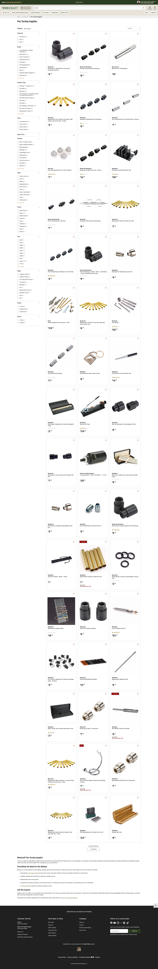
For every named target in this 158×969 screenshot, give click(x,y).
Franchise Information (85, 927)
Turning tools (24, 886)
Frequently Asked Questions (25, 937)
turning (48, 862)
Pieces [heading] (19, 316)
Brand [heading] (19, 47)
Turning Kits (25, 16)
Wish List (50, 925)
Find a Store (82, 930)
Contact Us (20, 931)
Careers (81, 925)
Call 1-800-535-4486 (147, 3)
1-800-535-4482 (22, 924)
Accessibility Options (84, 957)
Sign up (134, 931)
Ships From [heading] (20, 134)
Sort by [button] (130, 28)
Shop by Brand (52, 935)
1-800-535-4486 (22, 928)
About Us (81, 922)
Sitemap (97, 957)
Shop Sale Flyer (52, 930)
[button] (134, 28)
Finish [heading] (19, 207)
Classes (153, 12)
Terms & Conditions (72, 957)
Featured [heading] (20, 33)
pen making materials (34, 873)
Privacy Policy (133, 934)
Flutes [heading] (19, 303)
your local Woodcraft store (69, 898)
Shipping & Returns (22, 934)
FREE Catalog (52, 927)
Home (18, 16)
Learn (146, 12)
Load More (93, 849)
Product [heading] (19, 138)
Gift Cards (51, 922)
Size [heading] (18, 236)
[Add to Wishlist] (74, 34)
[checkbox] (18, 37)
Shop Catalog (52, 933)
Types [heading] (19, 271)
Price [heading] (19, 118)
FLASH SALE (79, 2)
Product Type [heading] (21, 82)
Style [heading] (19, 173)
